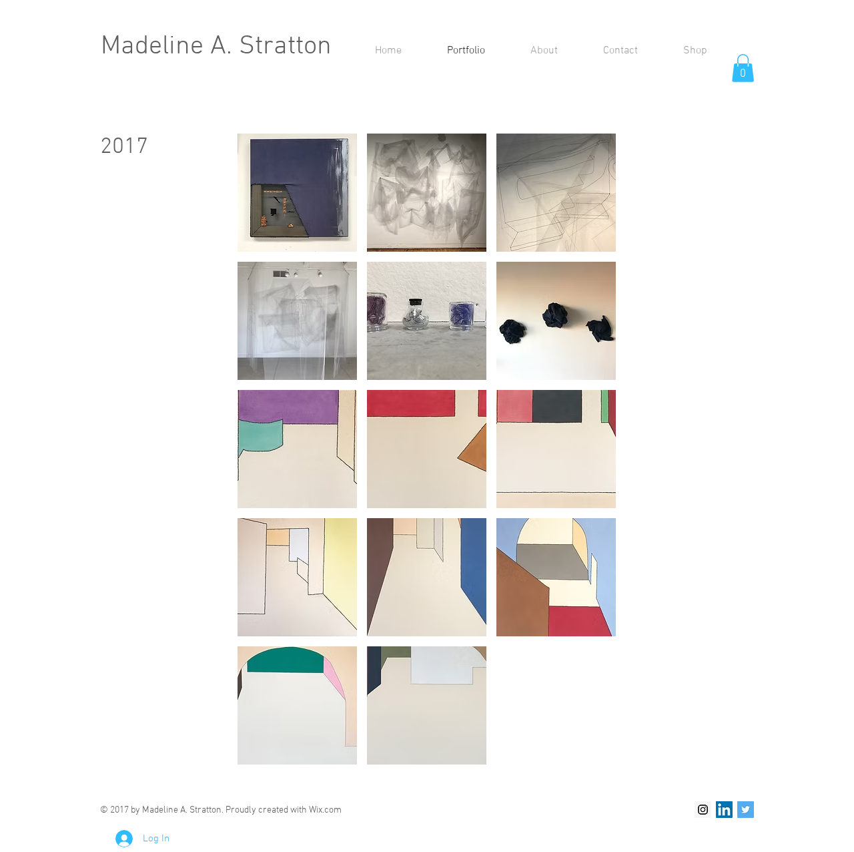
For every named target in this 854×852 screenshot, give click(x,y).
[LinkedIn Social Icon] (724, 809)
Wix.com (325, 810)
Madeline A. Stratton (216, 47)
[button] (743, 68)
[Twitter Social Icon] (745, 809)
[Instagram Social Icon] (703, 809)
